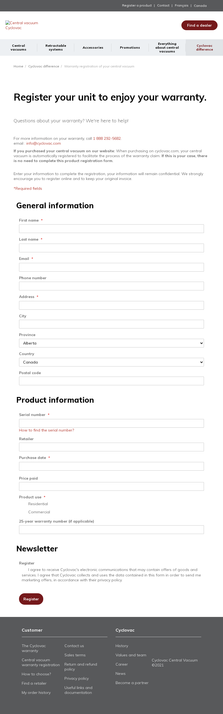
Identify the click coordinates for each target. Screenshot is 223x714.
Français (181, 5)
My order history (36, 692)
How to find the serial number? (46, 430)
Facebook (155, 649)
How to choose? (36, 674)
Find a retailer (34, 683)
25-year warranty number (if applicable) (56, 521)
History (122, 645)
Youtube (164, 649)
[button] (206, 6)
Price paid (28, 478)
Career (122, 664)
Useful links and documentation (78, 690)
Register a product (137, 5)
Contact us (74, 645)
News (121, 673)
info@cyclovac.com (43, 143)
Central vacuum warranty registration (41, 662)
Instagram (173, 649)
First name (29, 220)
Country (26, 353)
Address (27, 296)
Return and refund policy (80, 667)
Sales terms (75, 655)
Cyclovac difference (43, 66)
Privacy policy (76, 678)
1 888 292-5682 (107, 138)
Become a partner (132, 682)
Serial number (33, 414)
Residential (38, 503)
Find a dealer (199, 25)
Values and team (131, 655)
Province (27, 334)
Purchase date (33, 457)
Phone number (33, 277)
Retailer (26, 438)
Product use (30, 497)
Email (24, 258)
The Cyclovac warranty (34, 648)
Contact (163, 5)
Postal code (30, 372)
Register (27, 563)
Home (18, 66)
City (22, 315)
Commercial (39, 512)
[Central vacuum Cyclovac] (29, 25)
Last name (29, 239)
